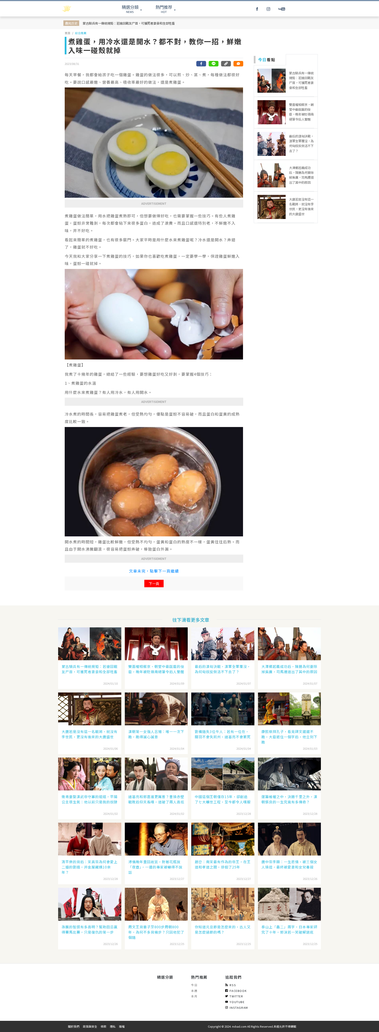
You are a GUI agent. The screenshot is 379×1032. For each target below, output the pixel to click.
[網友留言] (238, 63)
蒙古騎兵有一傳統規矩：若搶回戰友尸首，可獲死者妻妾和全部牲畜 (129, 23)
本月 (194, 996)
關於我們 (73, 1026)
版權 (122, 1026)
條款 (103, 1026)
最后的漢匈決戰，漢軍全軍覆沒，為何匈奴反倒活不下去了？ (223, 669)
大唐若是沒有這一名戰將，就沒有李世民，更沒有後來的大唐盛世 (90, 734)
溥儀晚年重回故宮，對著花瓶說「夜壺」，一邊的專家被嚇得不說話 (155, 867)
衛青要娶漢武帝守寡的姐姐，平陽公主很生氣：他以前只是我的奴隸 (90, 799)
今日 (194, 985)
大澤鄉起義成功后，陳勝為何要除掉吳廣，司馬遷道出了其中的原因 (289, 669)
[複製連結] (226, 63)
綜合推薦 (80, 33)
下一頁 (154, 583)
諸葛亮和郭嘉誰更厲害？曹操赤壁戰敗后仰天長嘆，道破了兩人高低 (156, 799)
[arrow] (78, 9)
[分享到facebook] (201, 63)
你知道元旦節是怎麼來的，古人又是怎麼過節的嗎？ (223, 929)
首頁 (67, 33)
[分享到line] (214, 63)
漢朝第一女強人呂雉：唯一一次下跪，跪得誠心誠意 (156, 734)
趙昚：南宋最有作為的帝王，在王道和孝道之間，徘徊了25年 (223, 864)
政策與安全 (90, 1026)
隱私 (113, 1026)
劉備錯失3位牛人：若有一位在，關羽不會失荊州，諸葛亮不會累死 (223, 734)
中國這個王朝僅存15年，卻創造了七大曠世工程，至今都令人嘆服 (223, 799)
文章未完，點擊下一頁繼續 (154, 571)
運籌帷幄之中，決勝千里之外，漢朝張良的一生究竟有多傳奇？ (289, 799)
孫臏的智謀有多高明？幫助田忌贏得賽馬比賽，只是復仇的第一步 (90, 929)
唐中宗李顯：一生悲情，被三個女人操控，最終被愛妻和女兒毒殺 (289, 864)
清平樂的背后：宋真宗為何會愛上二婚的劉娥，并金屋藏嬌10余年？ (90, 867)
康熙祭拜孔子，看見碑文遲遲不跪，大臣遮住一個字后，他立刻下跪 (289, 737)
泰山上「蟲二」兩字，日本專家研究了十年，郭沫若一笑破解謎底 (289, 929)
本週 (194, 991)
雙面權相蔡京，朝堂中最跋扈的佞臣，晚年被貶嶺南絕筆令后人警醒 (156, 669)
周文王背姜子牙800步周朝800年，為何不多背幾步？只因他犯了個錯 (156, 932)
